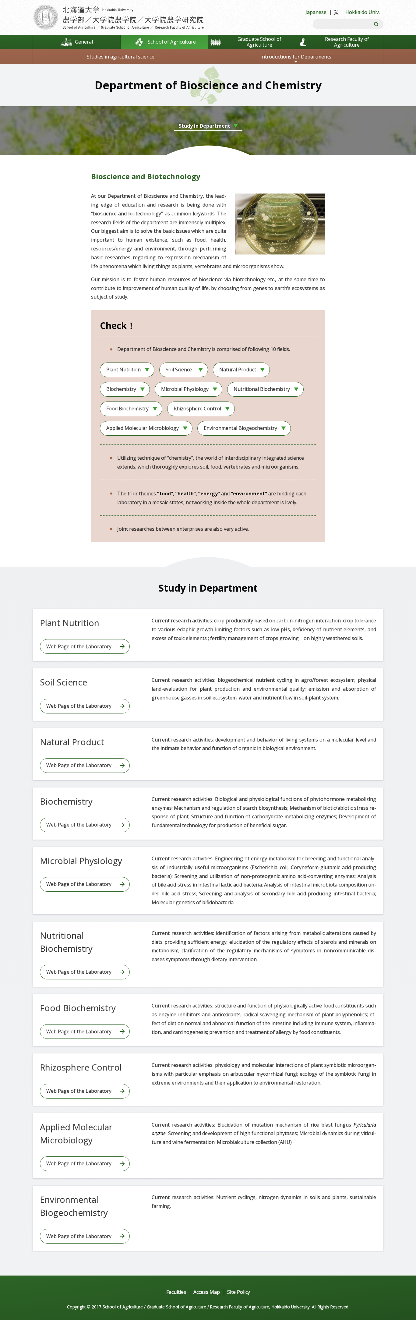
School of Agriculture (172, 41)
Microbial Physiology (185, 389)
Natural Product (237, 369)
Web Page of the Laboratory (78, 646)
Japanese (315, 12)
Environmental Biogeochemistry (240, 428)
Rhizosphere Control (197, 408)
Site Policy (238, 1292)
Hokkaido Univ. (362, 12)
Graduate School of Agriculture (259, 42)
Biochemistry (121, 389)
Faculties (176, 1292)
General (84, 41)
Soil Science (179, 369)
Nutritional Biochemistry (262, 389)
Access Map (206, 1292)
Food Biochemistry (127, 408)
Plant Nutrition (123, 369)
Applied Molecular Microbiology (142, 428)
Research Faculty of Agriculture (347, 42)
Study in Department (204, 125)
